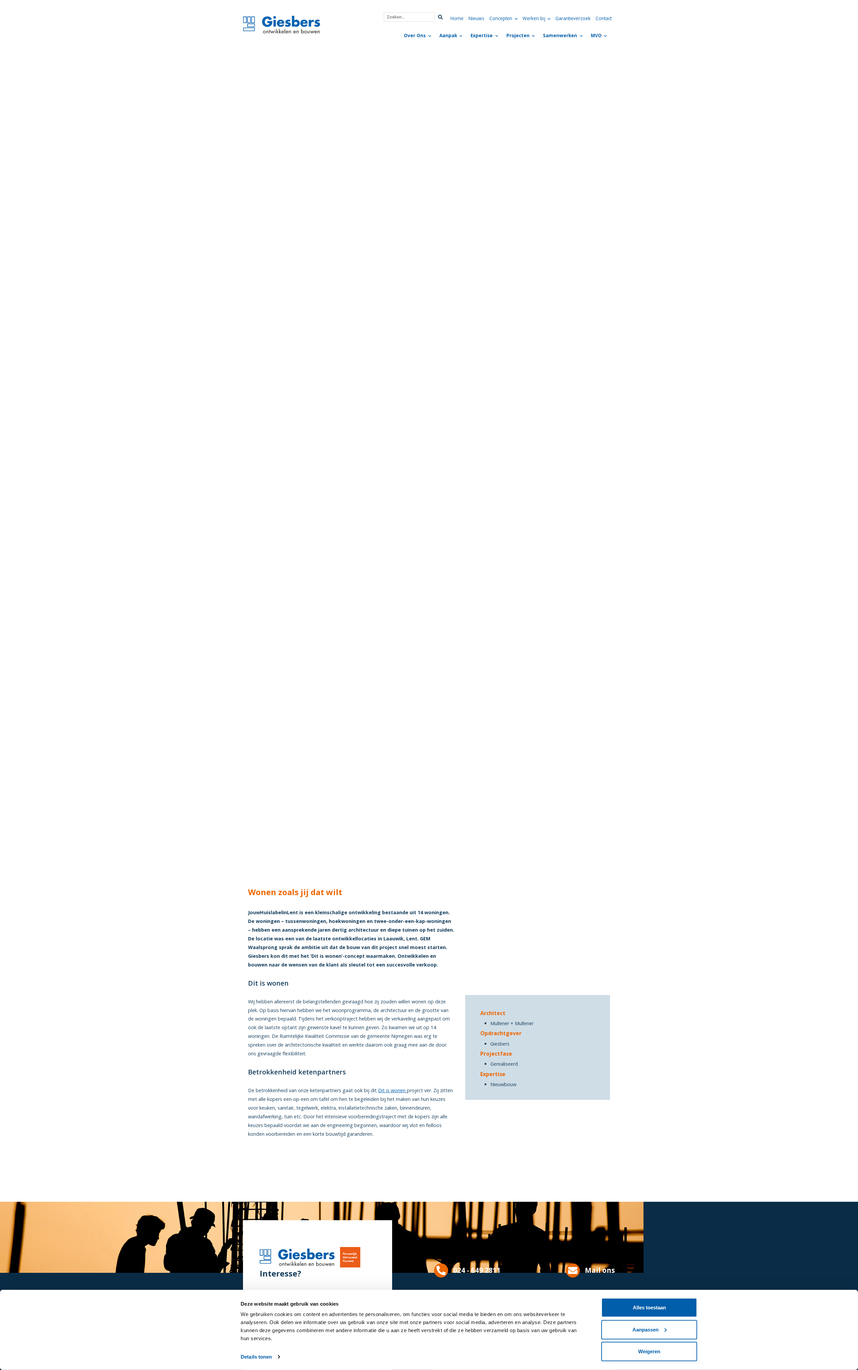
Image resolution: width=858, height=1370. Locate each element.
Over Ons (415, 35)
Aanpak (448, 35)
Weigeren (649, 1351)
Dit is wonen (392, 1090)
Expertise (482, 35)
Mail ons (600, 1270)
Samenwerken (560, 35)
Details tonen (256, 1357)
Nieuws (476, 18)
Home (457, 18)
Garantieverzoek (573, 18)
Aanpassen (645, 1329)
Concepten (500, 18)
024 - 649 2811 (477, 1270)
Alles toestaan (649, 1307)
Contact (604, 18)
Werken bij (534, 18)
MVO (596, 35)
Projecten (518, 35)
